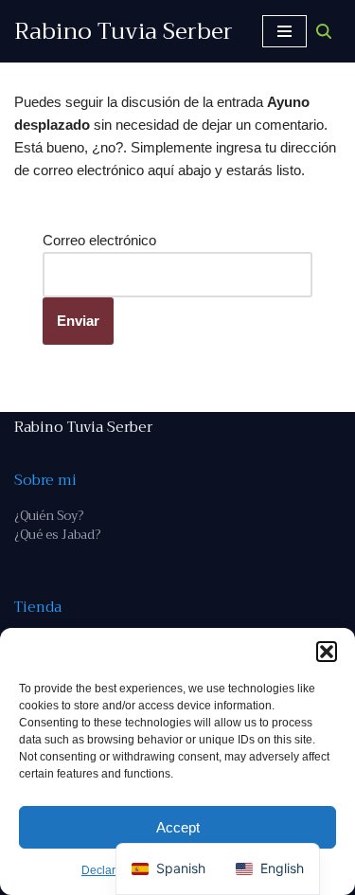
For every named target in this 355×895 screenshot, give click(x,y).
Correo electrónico (99, 240)
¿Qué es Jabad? (57, 535)
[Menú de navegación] (284, 31)
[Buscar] (323, 31)
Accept (178, 827)
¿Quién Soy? (48, 516)
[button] (326, 651)
